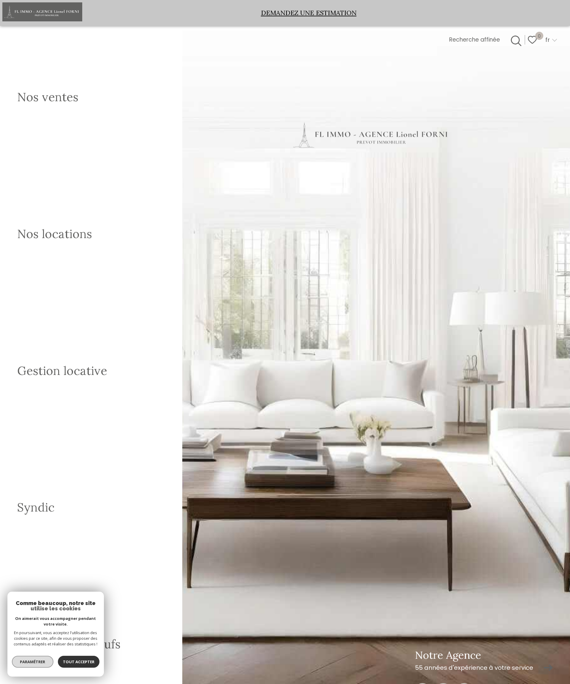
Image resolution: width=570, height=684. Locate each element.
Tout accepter (78, 661)
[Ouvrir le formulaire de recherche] (515, 40)
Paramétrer (32, 661)
